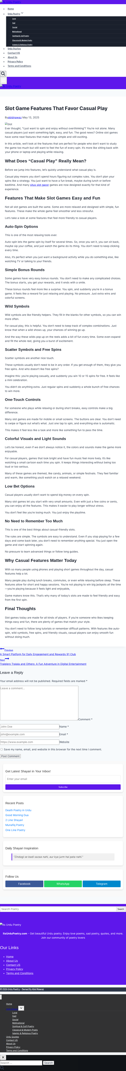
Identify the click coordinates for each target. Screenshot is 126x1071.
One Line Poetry (15, 830)
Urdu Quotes (14, 49)
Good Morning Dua (17, 815)
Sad (13, 23)
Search (121, 909)
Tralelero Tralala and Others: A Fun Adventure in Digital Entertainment (43, 662)
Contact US (14, 53)
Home (11, 9)
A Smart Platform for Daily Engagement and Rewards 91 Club (38, 652)
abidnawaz (15, 117)
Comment (85, 719)
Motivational (17, 31)
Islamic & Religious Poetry (22, 44)
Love (14, 18)
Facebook (24, 883)
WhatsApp (63, 883)
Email (63, 734)
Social (14, 27)
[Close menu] (1, 997)
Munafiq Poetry (14, 825)
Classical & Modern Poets (22, 40)
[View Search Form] (3, 73)
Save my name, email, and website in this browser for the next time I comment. (53, 749)
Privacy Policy (15, 62)
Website (64, 742)
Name (64, 726)
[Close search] (3, 1057)
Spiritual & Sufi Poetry (20, 36)
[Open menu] (3, 80)
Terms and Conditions (19, 66)
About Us (12, 57)
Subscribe (63, 787)
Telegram (101, 883)
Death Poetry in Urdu (18, 810)
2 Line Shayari (14, 820)
